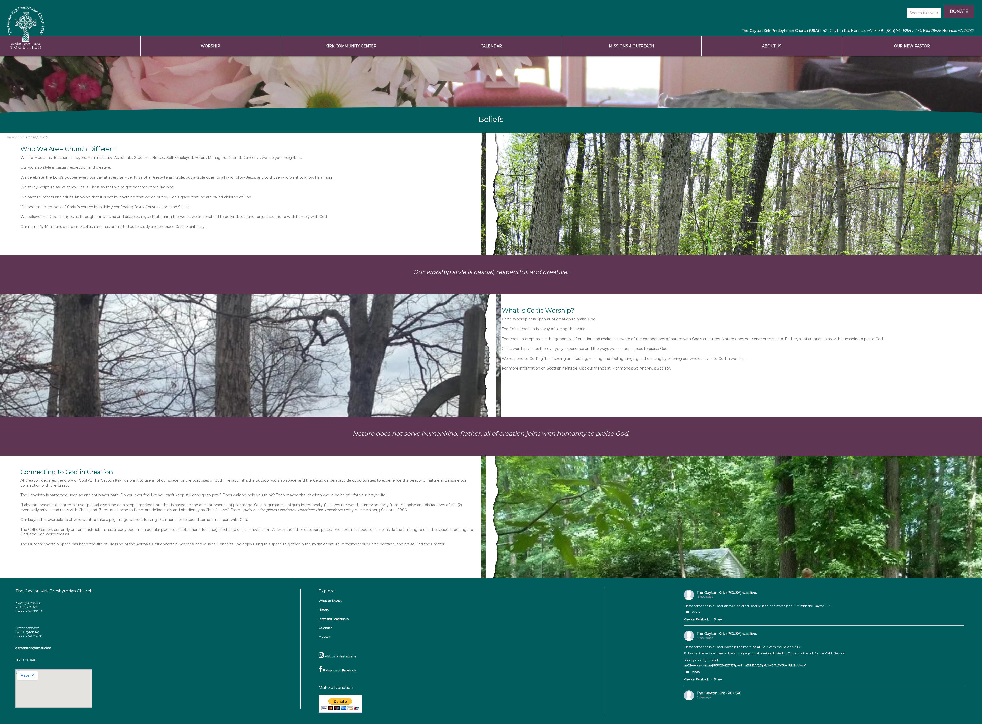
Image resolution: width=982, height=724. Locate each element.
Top (969, 711)
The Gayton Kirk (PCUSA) (719, 592)
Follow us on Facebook (339, 670)
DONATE (959, 11)
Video (696, 612)
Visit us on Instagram (340, 656)
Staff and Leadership (334, 619)
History (324, 610)
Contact (325, 637)
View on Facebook (696, 619)
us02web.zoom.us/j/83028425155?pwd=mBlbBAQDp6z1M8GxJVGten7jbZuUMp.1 (745, 665)
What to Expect (330, 600)
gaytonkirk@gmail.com (33, 648)
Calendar (325, 628)
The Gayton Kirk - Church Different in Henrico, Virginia (25, 27)
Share (718, 619)
